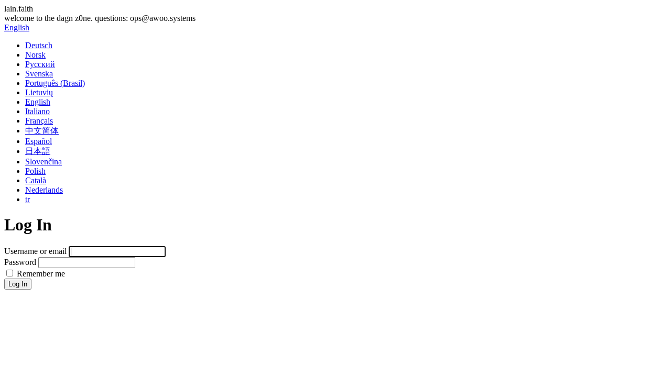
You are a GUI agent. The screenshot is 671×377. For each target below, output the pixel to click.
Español (38, 141)
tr (27, 199)
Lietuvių (39, 92)
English (16, 27)
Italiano (37, 111)
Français (39, 120)
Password (20, 262)
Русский (40, 64)
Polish (35, 171)
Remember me (40, 273)
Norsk (35, 54)
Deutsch (38, 45)
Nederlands (44, 189)
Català (35, 180)
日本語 (37, 151)
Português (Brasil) (55, 83)
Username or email (35, 251)
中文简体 (42, 130)
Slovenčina (43, 161)
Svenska (39, 73)
